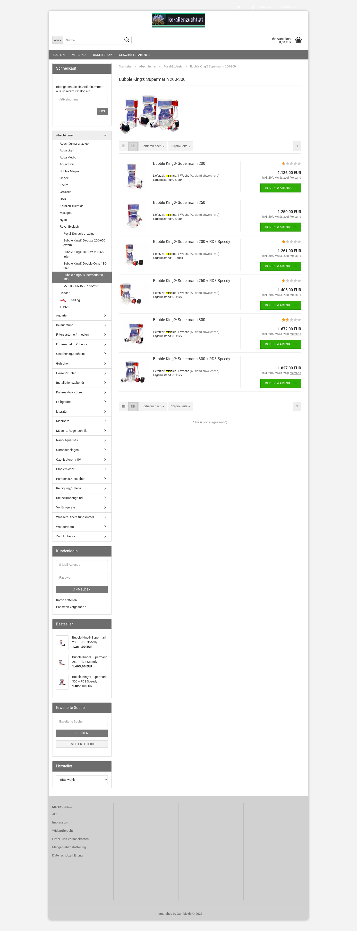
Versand (79, 55)
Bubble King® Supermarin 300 (179, 319)
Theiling (74, 300)
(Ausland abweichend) (204, 175)
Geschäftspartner (134, 55)
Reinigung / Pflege (68, 488)
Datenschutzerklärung (67, 855)
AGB (55, 814)
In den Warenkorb (281, 188)
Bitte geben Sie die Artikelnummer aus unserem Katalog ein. (79, 89)
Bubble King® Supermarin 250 (179, 202)
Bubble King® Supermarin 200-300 (84, 277)
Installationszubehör (70, 382)
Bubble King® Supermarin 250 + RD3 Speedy (191, 280)
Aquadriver (67, 164)
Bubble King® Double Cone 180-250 (85, 266)
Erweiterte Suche (82, 744)
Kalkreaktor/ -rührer (69, 392)
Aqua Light (67, 150)
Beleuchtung (64, 325)
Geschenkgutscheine (70, 354)
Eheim (64, 185)
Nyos (63, 220)
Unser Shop (102, 55)
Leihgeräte (63, 402)
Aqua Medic (68, 157)
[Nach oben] (343, 924)
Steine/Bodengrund (69, 498)
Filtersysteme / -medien (72, 334)
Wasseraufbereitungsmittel (75, 517)
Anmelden (82, 589)
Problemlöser (65, 469)
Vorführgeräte (65, 507)
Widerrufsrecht (62, 830)
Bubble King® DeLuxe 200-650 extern (84, 243)
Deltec (64, 178)
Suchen (59, 55)
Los (102, 111)
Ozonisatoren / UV (68, 459)
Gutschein (63, 363)
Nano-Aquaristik (67, 440)
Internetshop (163, 913)
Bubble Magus (69, 171)
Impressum (60, 822)
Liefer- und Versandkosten (70, 839)
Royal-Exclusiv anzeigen (79, 233)
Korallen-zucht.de (72, 206)
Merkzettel (290, 7)
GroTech (65, 192)
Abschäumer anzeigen (75, 143)
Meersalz (62, 421)
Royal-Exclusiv (69, 226)
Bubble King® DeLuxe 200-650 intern (84, 254)
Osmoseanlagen (67, 450)
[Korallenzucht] (178, 20)
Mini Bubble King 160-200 (80, 286)
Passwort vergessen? (71, 607)
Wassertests (65, 527)
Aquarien (62, 315)
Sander (64, 293)
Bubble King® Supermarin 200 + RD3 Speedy (191, 241)
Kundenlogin (263, 7)
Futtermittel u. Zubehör (71, 344)
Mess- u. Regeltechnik (71, 430)
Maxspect (66, 213)
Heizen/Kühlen (66, 373)
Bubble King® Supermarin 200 (179, 163)
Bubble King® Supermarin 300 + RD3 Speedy (191, 359)
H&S (63, 199)
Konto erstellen (66, 600)
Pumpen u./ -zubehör (70, 479)
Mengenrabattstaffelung (69, 847)
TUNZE (64, 307)
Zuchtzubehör (65, 536)
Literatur (62, 411)
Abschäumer (65, 135)
